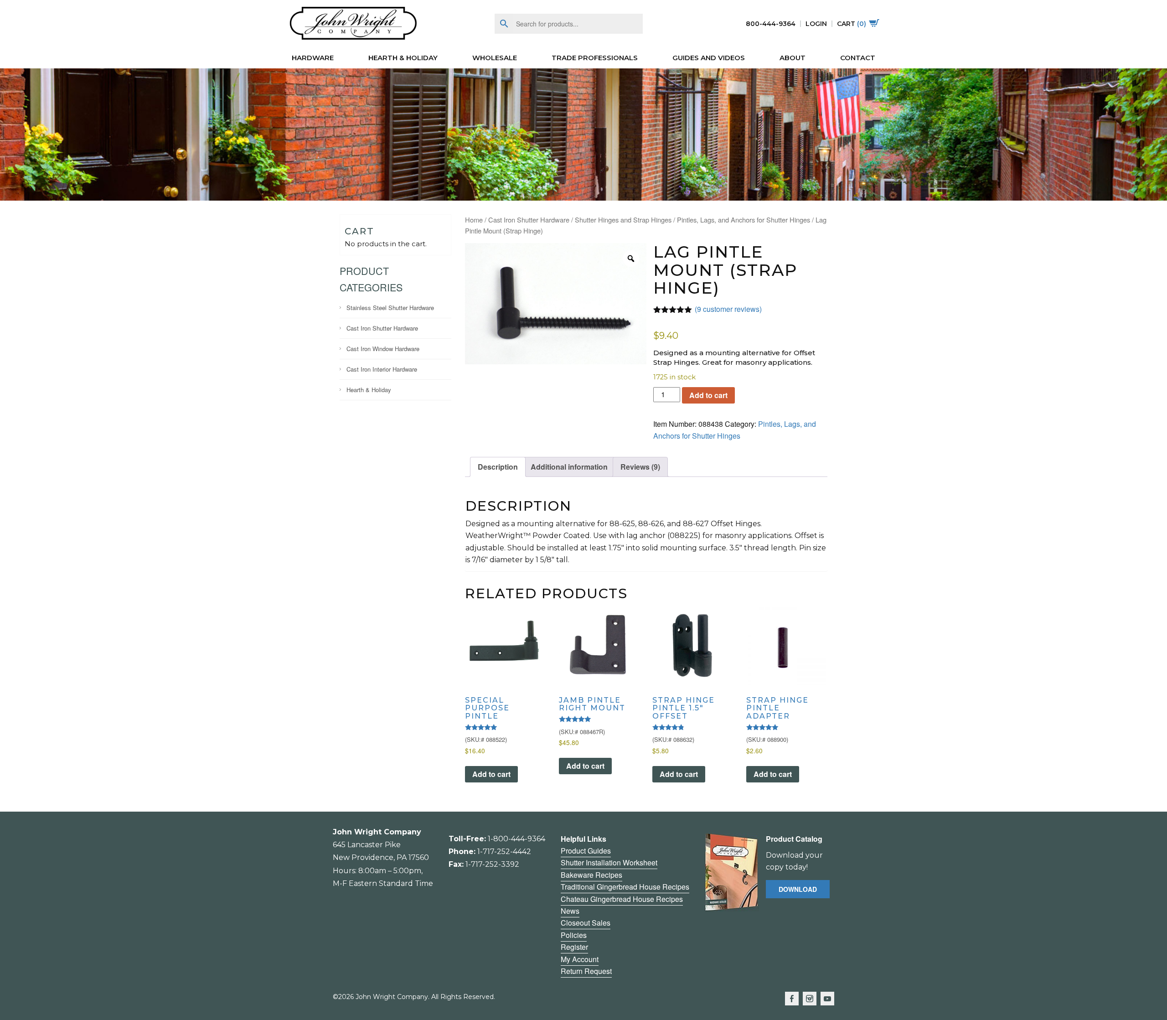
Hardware (313, 57)
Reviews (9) (640, 466)
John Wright (353, 24)
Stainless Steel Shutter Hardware (390, 307)
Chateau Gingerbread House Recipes (622, 899)
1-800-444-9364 (516, 838)
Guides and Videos (708, 57)
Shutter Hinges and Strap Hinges (623, 219)
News (570, 911)
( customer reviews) (728, 309)
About (793, 57)
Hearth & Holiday (403, 57)
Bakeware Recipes (591, 875)
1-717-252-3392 (492, 864)
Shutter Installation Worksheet (609, 862)
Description (498, 466)
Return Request (586, 971)
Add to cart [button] (491, 774)
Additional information (569, 466)
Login (816, 24)
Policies (574, 935)
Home (474, 219)
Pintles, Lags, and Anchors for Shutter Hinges (743, 219)
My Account (580, 959)
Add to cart (708, 395)
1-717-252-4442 (504, 851)
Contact (857, 57)
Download (798, 889)
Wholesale (494, 57)
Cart (851, 24)
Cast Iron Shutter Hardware (382, 328)
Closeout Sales (585, 922)
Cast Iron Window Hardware (382, 348)
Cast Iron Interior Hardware (381, 369)
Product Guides (586, 850)
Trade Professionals (595, 57)
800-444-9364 (770, 24)
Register (574, 947)
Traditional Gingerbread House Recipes (625, 886)
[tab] (498, 467)
